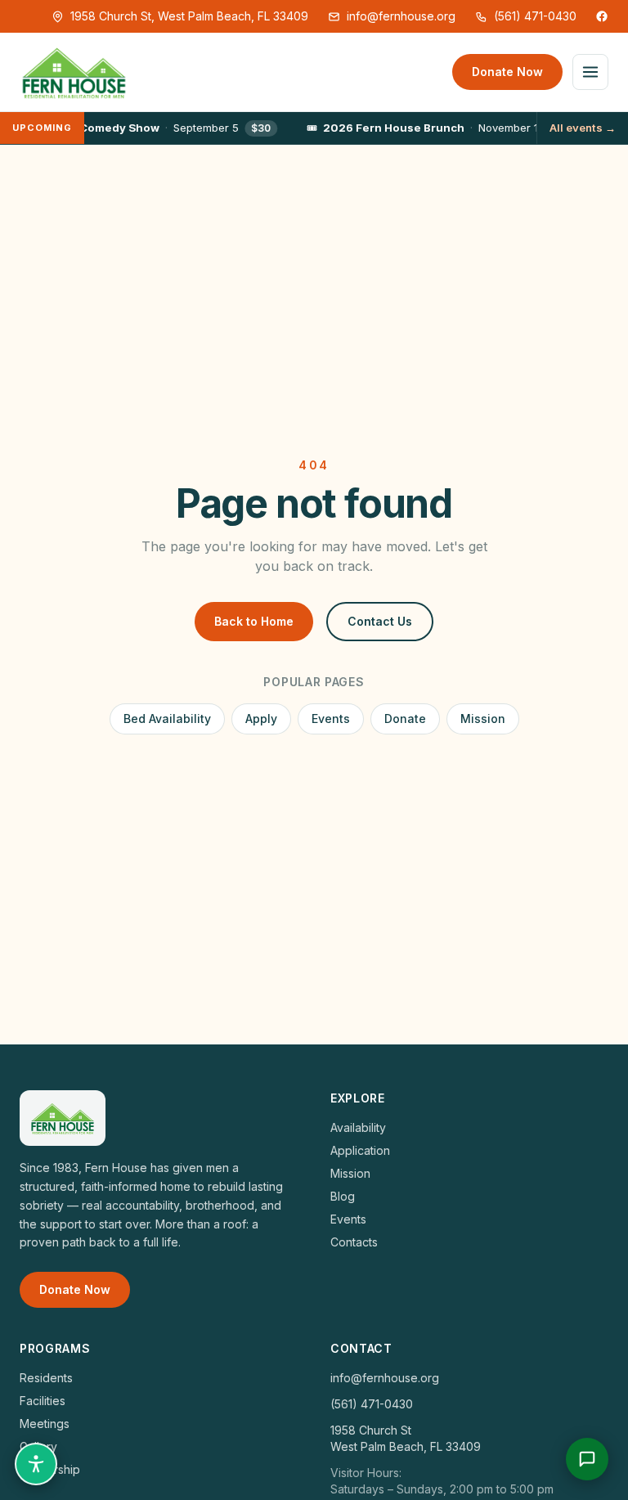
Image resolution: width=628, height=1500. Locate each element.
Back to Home (254, 621)
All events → (583, 127)
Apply (261, 718)
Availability (358, 1127)
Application (360, 1150)
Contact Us (380, 621)
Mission (482, 718)
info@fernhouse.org (401, 16)
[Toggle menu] (590, 72)
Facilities (42, 1401)
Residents (46, 1378)
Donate (405, 718)
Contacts (354, 1242)
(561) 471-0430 (535, 16)
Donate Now (507, 72)
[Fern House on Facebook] (601, 16)
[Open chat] (587, 1459)
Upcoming (42, 127)
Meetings (45, 1423)
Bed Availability (167, 718)
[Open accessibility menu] (36, 1464)
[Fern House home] (74, 72)
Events (331, 718)
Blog (342, 1196)
